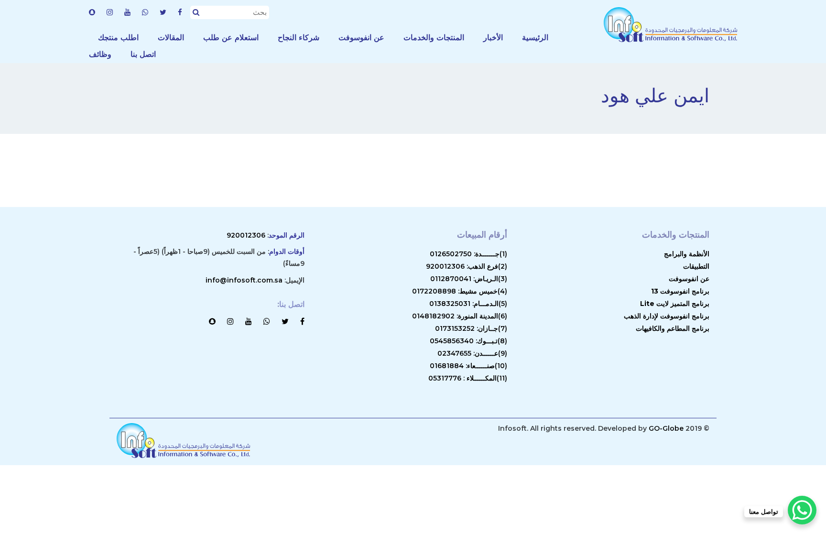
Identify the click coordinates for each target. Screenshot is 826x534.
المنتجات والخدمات (433, 37)
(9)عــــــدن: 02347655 (472, 353)
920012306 (246, 235)
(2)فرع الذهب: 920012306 (466, 266)
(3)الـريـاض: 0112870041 (468, 278)
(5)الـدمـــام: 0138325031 (468, 303)
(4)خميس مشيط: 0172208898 (459, 291)
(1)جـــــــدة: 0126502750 (468, 254)
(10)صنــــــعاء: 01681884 (468, 365)
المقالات (171, 37)
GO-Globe (666, 428)
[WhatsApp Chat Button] (802, 510)
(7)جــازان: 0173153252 (471, 328)
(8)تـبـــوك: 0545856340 (468, 341)
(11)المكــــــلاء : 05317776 (467, 378)
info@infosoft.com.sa (244, 280)
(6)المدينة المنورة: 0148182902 (459, 316)
